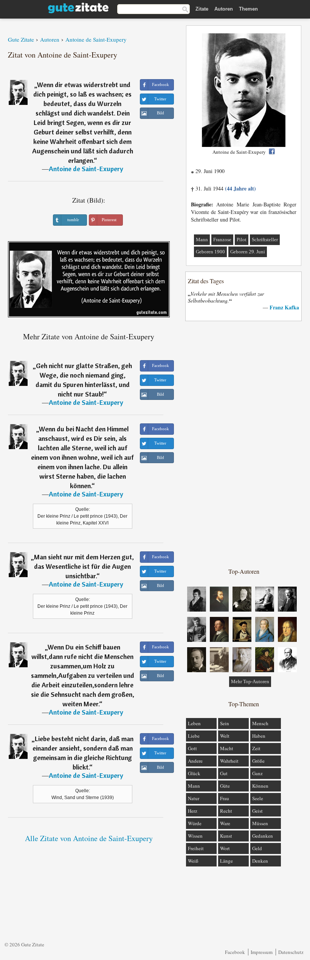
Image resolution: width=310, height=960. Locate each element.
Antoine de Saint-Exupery (86, 168)
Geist (257, 810)
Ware (225, 823)
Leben (194, 723)
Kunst (226, 835)
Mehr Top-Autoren (250, 681)
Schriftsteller (265, 239)
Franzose (222, 239)
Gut (224, 773)
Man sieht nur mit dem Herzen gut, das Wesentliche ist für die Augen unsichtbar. (84, 566)
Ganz (257, 773)
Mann (202, 239)
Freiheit (196, 848)
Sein (224, 723)
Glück (194, 773)
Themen (248, 9)
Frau (224, 798)
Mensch (260, 723)
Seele (257, 798)
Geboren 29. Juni (247, 251)
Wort (225, 848)
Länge (226, 860)
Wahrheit (229, 760)
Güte (225, 785)
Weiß (193, 860)
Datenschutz (291, 952)
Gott (192, 748)
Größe (258, 760)
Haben (258, 735)
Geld (257, 848)
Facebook (235, 952)
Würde (195, 823)
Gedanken (262, 835)
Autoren (223, 9)
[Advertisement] (244, 443)
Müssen (260, 823)
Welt (224, 735)
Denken (260, 860)
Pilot (241, 239)
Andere (195, 760)
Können (260, 785)
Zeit (256, 748)
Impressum (262, 952)
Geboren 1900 (210, 251)
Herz (192, 810)
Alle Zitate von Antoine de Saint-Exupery (89, 838)
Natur (193, 798)
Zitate (201, 9)
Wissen (195, 835)
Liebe (194, 735)
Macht (226, 748)
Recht (226, 810)
